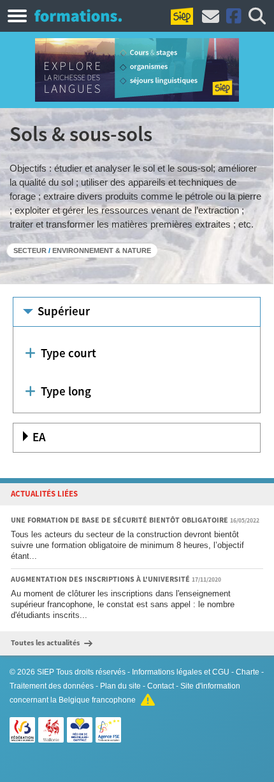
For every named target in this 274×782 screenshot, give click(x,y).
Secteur (30, 250)
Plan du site (120, 686)
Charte (247, 672)
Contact (160, 686)
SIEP (45, 672)
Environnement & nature (101, 250)
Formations (78, 15)
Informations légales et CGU (180, 672)
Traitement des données (52, 686)
